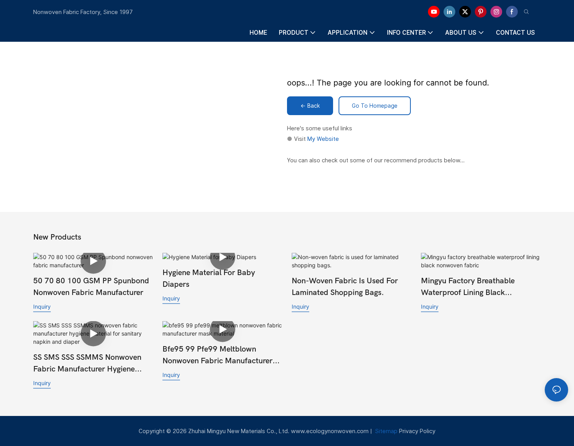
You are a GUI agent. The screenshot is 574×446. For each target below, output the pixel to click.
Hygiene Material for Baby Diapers (208, 278)
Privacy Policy (417, 431)
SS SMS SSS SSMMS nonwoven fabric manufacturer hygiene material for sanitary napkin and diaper (91, 364)
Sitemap (385, 431)
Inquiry (42, 306)
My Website (323, 138)
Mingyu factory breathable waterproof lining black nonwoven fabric (468, 287)
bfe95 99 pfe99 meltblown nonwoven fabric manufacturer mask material (217, 356)
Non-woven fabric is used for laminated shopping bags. (345, 286)
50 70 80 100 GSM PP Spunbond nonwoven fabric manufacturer (91, 286)
